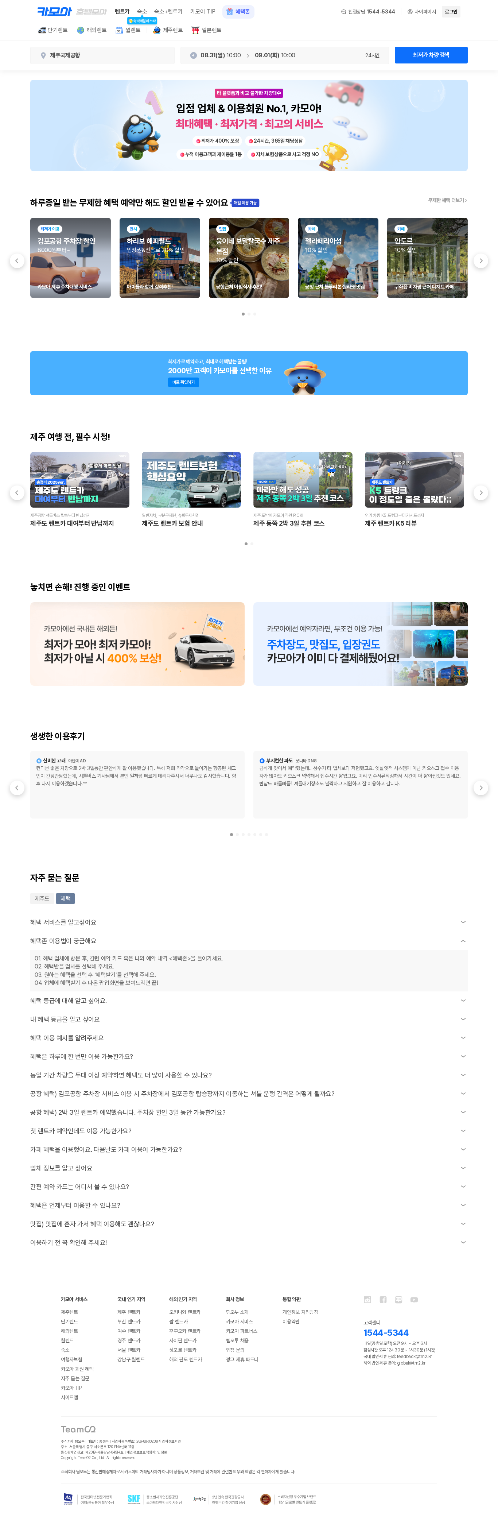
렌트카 (122, 11)
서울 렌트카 (128, 1350)
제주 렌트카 (128, 1312)
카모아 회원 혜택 (77, 1369)
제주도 (42, 898)
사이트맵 (69, 1397)
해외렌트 (69, 1331)
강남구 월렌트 (130, 1359)
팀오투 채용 (237, 1340)
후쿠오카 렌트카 (185, 1331)
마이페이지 (425, 12)
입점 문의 (235, 1350)
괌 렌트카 (178, 1321)
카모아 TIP (202, 11)
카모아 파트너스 (241, 1331)
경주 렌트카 (128, 1340)
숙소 (142, 12)
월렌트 (67, 1340)
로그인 (451, 12)
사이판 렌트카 (182, 1340)
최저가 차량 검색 (431, 54)
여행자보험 (71, 1359)
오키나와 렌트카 (185, 1312)
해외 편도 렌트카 (185, 1359)
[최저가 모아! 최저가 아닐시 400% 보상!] (137, 644)
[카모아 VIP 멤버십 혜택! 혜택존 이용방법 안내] (360, 644)
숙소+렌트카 (168, 11)
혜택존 (242, 11)
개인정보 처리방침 (300, 1312)
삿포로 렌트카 (182, 1350)
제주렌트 (69, 1312)
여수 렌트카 (128, 1331)
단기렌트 (69, 1321)
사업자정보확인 (170, 1441)
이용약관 (291, 1321)
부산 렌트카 (128, 1321)
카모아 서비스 (239, 1321)
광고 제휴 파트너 (242, 1359)
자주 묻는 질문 (75, 1378)
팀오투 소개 (237, 1312)
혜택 (65, 898)
